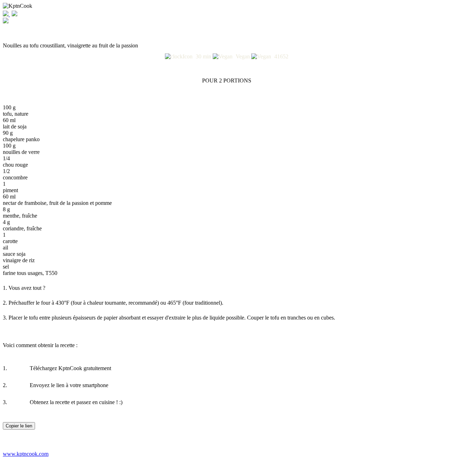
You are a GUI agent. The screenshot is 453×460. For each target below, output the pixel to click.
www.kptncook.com (25, 454)
